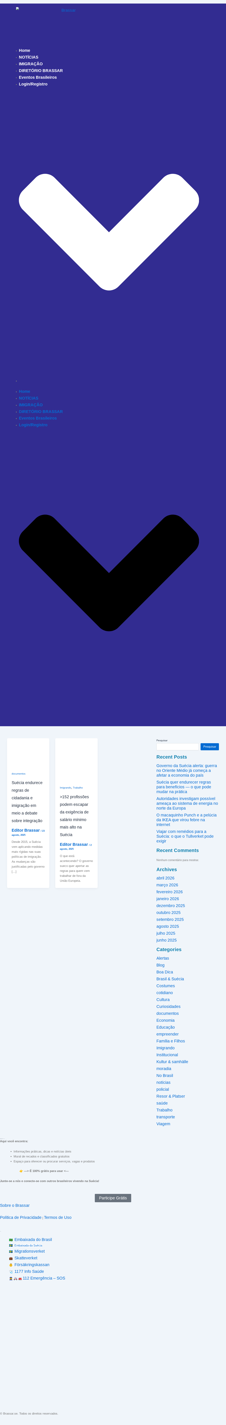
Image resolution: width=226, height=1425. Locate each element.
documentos (18, 773)
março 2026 (167, 885)
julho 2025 (165, 933)
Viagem (163, 1124)
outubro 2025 (168, 912)
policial (162, 1089)
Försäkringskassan (31, 1264)
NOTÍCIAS (28, 57)
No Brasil (164, 1075)
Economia (165, 1020)
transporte (165, 1117)
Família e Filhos (170, 1041)
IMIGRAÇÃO (31, 64)
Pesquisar (162, 740)
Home (24, 50)
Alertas (162, 958)
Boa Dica (164, 972)
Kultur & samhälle (172, 1061)
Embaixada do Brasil (33, 1239)
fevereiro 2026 (169, 892)
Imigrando (65, 787)
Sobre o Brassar (15, 1205)
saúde (162, 1103)
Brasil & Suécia (170, 979)
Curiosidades (168, 1006)
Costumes (165, 986)
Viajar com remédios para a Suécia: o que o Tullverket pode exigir (185, 836)
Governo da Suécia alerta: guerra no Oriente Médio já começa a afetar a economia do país (186, 770)
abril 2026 (165, 878)
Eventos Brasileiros (38, 77)
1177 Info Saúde (29, 1271)
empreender (167, 1034)
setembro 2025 (170, 919)
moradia (163, 1068)
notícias (163, 1082)
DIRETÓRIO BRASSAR (41, 70)
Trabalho (78, 787)
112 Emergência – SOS (44, 1278)
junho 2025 (166, 940)
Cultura (163, 999)
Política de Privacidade (20, 1217)
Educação (165, 1027)
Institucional (167, 1055)
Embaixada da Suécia (28, 1245)
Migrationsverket (29, 1251)
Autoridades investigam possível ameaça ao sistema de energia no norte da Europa (187, 803)
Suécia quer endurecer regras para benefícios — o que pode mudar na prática (183, 787)
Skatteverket (25, 1258)
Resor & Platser (170, 1096)
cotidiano (164, 992)
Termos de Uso (58, 1217)
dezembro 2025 (170, 905)
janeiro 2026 (167, 898)
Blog (160, 965)
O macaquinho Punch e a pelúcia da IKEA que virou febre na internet (186, 820)
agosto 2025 (167, 926)
